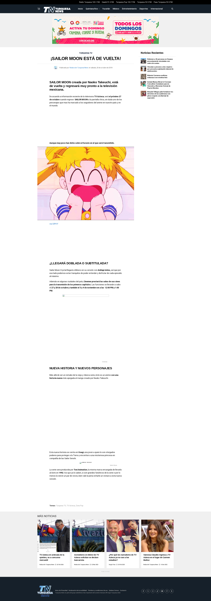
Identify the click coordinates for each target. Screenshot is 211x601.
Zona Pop (79, 506)
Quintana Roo (92, 9)
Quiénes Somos (114, 590)
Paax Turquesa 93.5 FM (163, 2)
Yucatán (106, 9)
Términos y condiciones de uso (98, 590)
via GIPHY (53, 224)
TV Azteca (71, 506)
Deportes (144, 9)
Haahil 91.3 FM (108, 2)
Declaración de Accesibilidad (78, 590)
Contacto (123, 590)
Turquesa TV (61, 506)
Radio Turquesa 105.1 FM (89, 2)
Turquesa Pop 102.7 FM (125, 2)
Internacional (157, 9)
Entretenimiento (129, 9)
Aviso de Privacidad (61, 590)
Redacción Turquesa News (79, 68)
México (116, 9)
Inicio (80, 9)
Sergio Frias (112, 564)
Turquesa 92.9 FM (144, 2)
